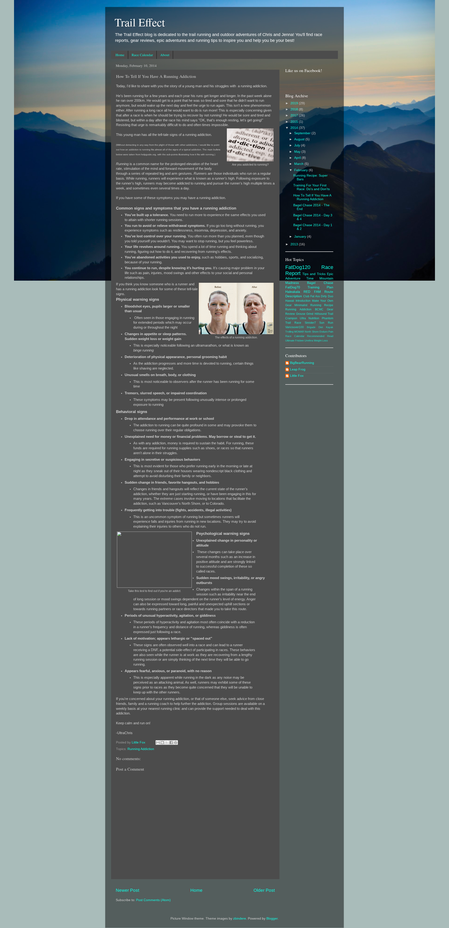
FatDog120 (297, 267)
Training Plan (320, 287)
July (297, 145)
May (297, 151)
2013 (294, 244)
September (302, 133)
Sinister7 (310, 322)
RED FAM (312, 292)
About (164, 54)
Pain (330, 331)
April (298, 158)
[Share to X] (166, 742)
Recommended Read (320, 336)
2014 (294, 128)
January (300, 236)
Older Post (264, 890)
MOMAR (299, 331)
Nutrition (313, 318)
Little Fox (297, 375)
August (299, 139)
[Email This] (158, 742)
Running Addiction (140, 749)
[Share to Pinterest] (175, 742)
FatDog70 (292, 287)
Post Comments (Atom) (153, 900)
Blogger (272, 918)
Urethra (308, 340)
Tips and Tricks (314, 274)
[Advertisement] (309, 459)
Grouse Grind (305, 313)
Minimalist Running (307, 305)
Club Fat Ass (311, 296)
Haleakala (292, 292)
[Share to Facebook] (171, 742)
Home (120, 54)
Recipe (328, 305)
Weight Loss (321, 340)
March (299, 164)
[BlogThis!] (162, 742)
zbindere (239, 918)
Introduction (303, 300)
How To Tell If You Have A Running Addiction (312, 197)
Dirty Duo (327, 296)
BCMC (319, 309)
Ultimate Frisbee (294, 340)
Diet (321, 327)
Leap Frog (297, 369)
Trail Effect (140, 21)
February (301, 170)
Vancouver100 (294, 327)
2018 (294, 109)
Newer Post (127, 890)
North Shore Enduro (316, 331)
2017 (294, 115)
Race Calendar (142, 54)
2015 (294, 121)
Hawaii (289, 300)
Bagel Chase (320, 283)
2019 (294, 103)
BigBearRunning (302, 363)
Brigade (311, 327)
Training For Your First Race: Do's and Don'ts (311, 187)
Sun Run (326, 322)
